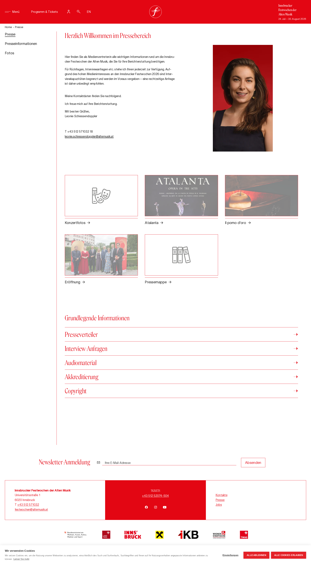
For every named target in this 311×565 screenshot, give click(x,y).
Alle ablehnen (256, 555)
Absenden (253, 463)
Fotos (9, 53)
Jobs (219, 504)
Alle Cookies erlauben (288, 555)
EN (89, 11)
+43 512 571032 (28, 504)
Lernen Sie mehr (21, 559)
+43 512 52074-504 (155, 495)
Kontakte (221, 495)
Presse (10, 34)
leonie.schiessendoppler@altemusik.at (89, 136)
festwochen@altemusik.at (31, 509)
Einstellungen (230, 555)
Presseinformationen (21, 44)
